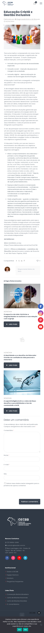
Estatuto (10, 578)
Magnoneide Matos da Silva (26, 19)
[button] (39, 612)
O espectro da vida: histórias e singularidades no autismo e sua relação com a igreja (20, 316)
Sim (19, 630)
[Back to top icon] (22, 615)
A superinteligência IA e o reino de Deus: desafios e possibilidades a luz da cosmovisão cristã (20, 403)
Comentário (9, 430)
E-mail (7, 464)
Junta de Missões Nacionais (17, 598)
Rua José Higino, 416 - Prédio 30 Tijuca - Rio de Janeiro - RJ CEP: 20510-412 (17, 550)
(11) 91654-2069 (13, 542)
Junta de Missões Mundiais (17, 601)
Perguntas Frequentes (15, 581)
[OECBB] (8, 3)
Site (5, 474)
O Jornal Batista (13, 604)
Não (25, 630)
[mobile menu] (41, 3)
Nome (6, 455)
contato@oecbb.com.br (16, 545)
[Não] (41, 625)
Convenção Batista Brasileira (18, 594)
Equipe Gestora (12, 575)
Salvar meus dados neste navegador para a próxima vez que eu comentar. (21, 484)
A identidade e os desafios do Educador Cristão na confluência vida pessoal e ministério (20, 357)
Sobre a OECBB (12, 572)
